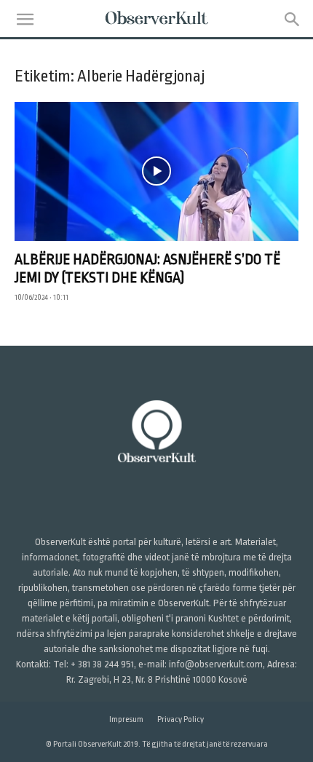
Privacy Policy (180, 719)
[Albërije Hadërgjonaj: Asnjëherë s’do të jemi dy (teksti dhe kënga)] (156, 171)
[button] (24, 19)
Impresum (126, 719)
